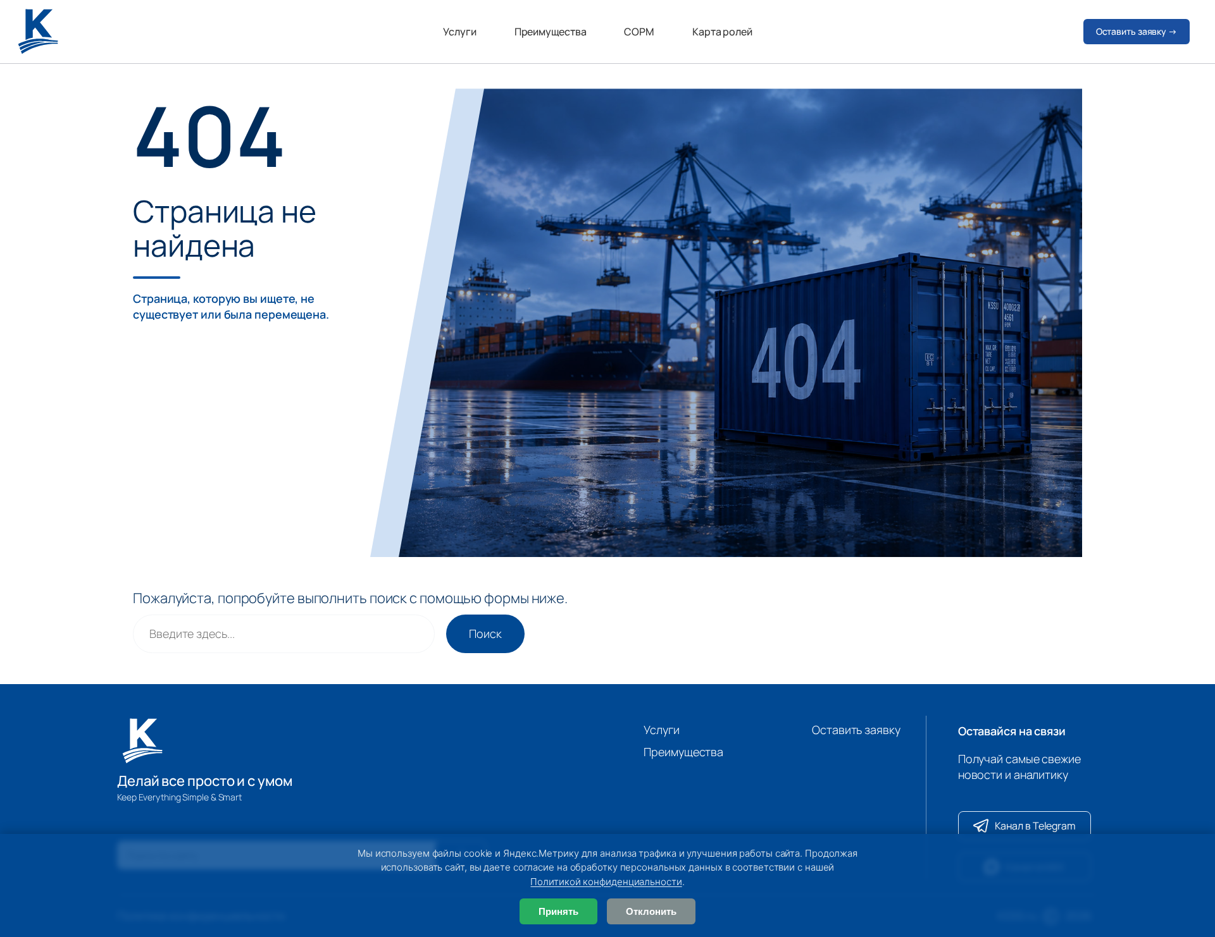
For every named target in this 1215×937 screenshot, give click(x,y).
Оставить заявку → (1136, 31)
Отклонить (651, 911)
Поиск (485, 633)
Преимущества (550, 32)
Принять (558, 911)
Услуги (459, 32)
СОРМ (639, 32)
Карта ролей (722, 32)
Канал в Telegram (1035, 826)
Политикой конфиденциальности (606, 882)
